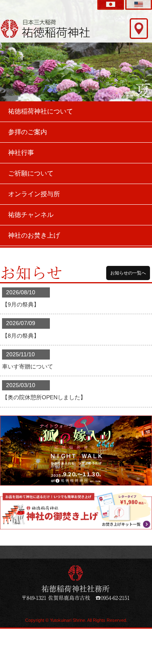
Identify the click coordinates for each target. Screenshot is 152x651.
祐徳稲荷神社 (45, 28)
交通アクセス (139, 28)
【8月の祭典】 (20, 335)
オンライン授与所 (34, 194)
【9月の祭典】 (20, 304)
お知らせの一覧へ (128, 272)
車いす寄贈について (27, 366)
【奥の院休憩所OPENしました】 (44, 397)
